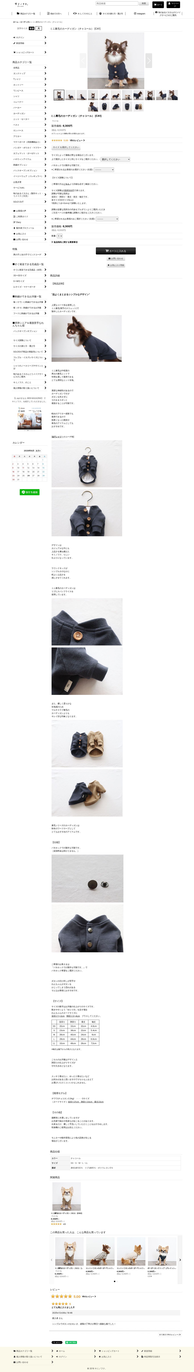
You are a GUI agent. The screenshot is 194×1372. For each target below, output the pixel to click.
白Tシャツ (56, 436)
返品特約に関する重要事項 (66, 242)
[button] (83, 60)
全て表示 (169, 1335)
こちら (66, 184)
